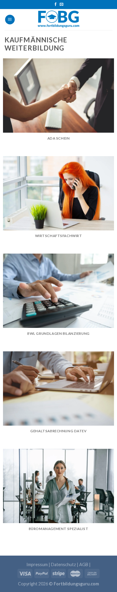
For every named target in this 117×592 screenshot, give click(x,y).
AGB (83, 564)
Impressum (37, 564)
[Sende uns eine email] (61, 4)
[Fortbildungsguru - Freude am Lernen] (58, 19)
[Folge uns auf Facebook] (55, 4)
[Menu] (10, 20)
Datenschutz (63, 564)
